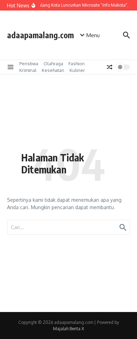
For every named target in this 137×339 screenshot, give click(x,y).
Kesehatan (53, 70)
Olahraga (53, 63)
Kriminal (28, 70)
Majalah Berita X (68, 328)
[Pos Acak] (109, 67)
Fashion (76, 63)
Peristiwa (28, 63)
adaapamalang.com (40, 35)
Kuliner (77, 70)
